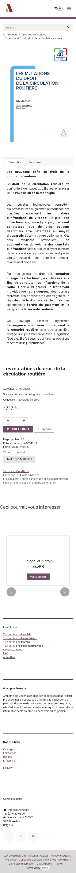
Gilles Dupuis (23, 388)
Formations (9, 753)
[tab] (15, 162)
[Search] (68, 27)
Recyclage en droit (28, 399)
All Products (10, 34)
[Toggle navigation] (69, 8)
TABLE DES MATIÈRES (19, 459)
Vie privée (10, 859)
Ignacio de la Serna (44, 394)
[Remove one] (7, 420)
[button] (18, 429)
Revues (7, 756)
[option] (38, 550)
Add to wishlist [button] (16, 452)
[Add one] (23, 420)
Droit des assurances (34, 34)
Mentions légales (61, 855)
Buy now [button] (45, 429)
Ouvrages (9, 749)
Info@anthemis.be (18, 809)
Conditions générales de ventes (37, 859)
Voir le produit (38, 576)
